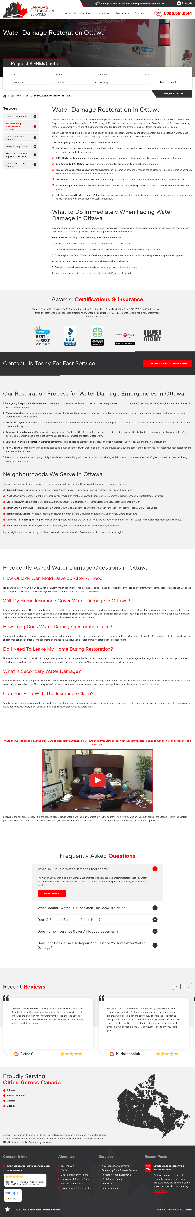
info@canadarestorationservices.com (28, 1165)
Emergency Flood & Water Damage (119, 1170)
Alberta (11, 1090)
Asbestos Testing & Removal (116, 1174)
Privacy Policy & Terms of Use (76, 1187)
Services (86, 13)
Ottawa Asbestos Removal (15, 138)
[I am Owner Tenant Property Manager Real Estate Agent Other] (31, 74)
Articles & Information (72, 1183)
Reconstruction (110, 1187)
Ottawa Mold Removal (17, 116)
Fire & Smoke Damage (113, 1179)
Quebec (11, 1105)
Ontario (11, 1100)
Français (187, 3)
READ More (51, 893)
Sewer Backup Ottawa (17, 146)
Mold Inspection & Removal (115, 1165)
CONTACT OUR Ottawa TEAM (167, 363)
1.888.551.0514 (15, 1170)
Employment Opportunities (75, 1179)
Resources (122, 13)
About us (70, 13)
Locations (103, 13)
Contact (139, 13)
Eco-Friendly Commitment (74, 1174)
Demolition (107, 1183)
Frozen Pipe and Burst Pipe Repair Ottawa (17, 155)
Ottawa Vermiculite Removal (15, 165)
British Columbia (16, 1095)
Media (64, 1170)
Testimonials (67, 1165)
